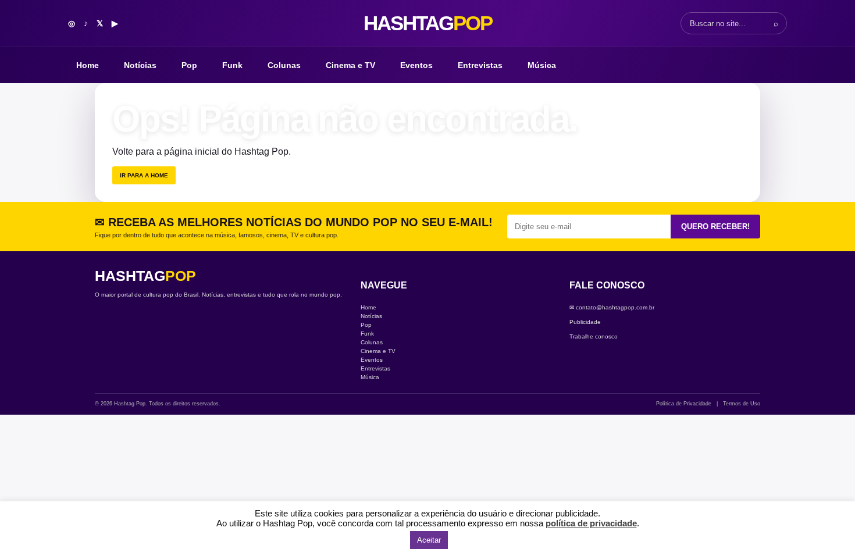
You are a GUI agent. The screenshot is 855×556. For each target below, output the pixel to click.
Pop (189, 65)
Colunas (284, 65)
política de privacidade (591, 523)
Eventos (416, 65)
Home (87, 65)
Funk (232, 65)
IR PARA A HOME (144, 175)
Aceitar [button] (429, 540)
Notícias (140, 65)
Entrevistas (480, 65)
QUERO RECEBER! (715, 226)
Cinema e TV (350, 65)
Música (542, 65)
